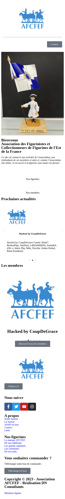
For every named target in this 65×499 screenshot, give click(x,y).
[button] (32, 37)
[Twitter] (16, 407)
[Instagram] (32, 407)
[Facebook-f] (8, 407)
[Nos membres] (32, 187)
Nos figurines (32, 179)
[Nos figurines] (32, 174)
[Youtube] (24, 407)
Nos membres (32, 192)
